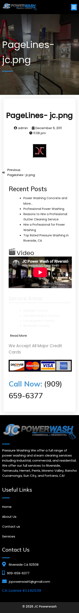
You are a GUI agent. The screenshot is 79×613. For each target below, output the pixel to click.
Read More (18, 335)
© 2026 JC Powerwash (39, 606)
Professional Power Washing (43, 209)
